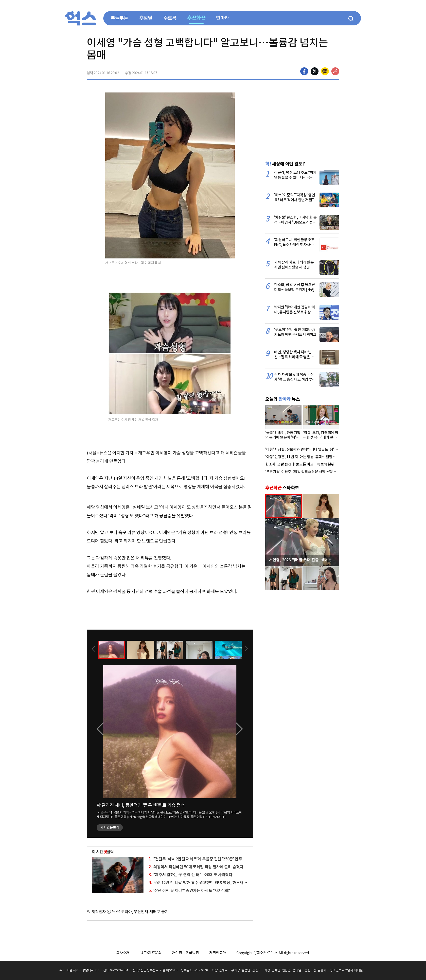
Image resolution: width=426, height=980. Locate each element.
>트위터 (315, 71)
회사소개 (123, 952)
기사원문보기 (109, 827)
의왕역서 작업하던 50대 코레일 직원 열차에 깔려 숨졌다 (195, 866)
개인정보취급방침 (185, 952)
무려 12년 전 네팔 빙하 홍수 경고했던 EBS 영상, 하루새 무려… (201, 882)
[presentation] (93, 649)
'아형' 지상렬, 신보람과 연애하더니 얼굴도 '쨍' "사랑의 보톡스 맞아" (315, 449)
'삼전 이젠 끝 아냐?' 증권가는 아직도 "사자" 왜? (189, 890)
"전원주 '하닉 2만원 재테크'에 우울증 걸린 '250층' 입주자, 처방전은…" (208, 858)
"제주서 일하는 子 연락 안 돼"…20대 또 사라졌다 (190, 874)
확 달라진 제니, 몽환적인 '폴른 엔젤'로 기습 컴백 (141, 805)
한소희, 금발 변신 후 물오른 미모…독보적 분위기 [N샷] (306, 464)
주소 (335, 71)
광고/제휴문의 (151, 952)
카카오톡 (325, 71)
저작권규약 (217, 952)
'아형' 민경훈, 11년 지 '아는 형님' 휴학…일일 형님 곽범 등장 (310, 456)
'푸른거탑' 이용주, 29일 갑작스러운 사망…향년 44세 (304, 471)
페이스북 (304, 71)
